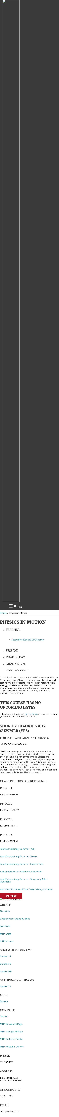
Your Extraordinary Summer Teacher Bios (21, 864)
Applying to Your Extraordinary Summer (21, 871)
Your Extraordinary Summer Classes (18, 856)
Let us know (31, 714)
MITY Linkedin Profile (11, 1039)
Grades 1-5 (5, 986)
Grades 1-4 (5, 956)
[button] (11, 896)
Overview (5, 911)
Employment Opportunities (15, 918)
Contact (4, 1016)
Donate (4, 1001)
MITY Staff (5, 934)
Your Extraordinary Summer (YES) (17, 849)
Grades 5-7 (5, 964)
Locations (5, 926)
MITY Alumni (6, 941)
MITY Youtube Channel (12, 1046)
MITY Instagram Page (11, 1031)
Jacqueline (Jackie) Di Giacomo (27, 639)
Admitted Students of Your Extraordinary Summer (26, 889)
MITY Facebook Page (11, 1024)
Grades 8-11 (6, 971)
